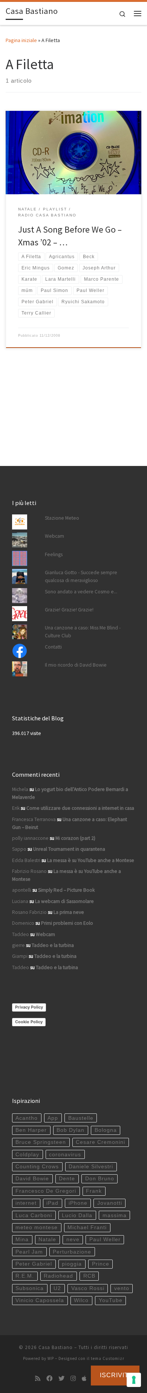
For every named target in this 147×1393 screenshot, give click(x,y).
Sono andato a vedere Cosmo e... (81, 591)
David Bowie (32, 1178)
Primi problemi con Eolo (67, 923)
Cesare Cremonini (100, 1142)
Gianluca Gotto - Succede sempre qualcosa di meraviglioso (81, 576)
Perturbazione (72, 1252)
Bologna (106, 1130)
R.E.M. (24, 1276)
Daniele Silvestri (91, 1166)
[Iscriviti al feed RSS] (37, 1378)
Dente (67, 1178)
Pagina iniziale (21, 40)
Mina (22, 1239)
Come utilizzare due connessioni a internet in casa (80, 808)
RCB (89, 1276)
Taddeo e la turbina (53, 945)
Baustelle (80, 1118)
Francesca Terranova (34, 819)
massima (115, 1215)
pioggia (72, 1264)
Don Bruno (99, 1178)
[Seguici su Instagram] (73, 1378)
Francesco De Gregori (45, 1191)
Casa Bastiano (55, 1347)
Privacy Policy (29, 1007)
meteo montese (36, 1227)
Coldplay (27, 1154)
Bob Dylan (70, 1130)
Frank (94, 1191)
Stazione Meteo (62, 518)
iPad (52, 1203)
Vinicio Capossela (39, 1300)
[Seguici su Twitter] (61, 1378)
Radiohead (58, 1276)
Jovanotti (109, 1203)
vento (121, 1288)
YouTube (110, 1300)
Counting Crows (37, 1166)
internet (26, 1203)
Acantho (26, 1118)
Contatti (53, 647)
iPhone (78, 1203)
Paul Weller (105, 1239)
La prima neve (69, 912)
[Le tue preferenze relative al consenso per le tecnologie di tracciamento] (134, 1380)
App (52, 1118)
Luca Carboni (33, 1215)
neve (73, 1239)
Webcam (54, 536)
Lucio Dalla (77, 1215)
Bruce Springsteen (40, 1142)
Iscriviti (115, 1375)
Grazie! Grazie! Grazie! (69, 610)
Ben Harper (31, 1130)
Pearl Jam (29, 1252)
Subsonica (29, 1288)
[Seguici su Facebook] (49, 1378)
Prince (100, 1264)
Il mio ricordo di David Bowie (76, 665)
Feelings (54, 554)
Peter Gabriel (33, 1264)
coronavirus (65, 1154)
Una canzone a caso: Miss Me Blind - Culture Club (83, 632)
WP (50, 1358)
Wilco (81, 1300)
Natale (47, 1239)
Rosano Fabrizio (29, 912)
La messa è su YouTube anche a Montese (90, 860)
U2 (57, 1288)
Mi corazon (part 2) (75, 838)
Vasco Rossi (87, 1288)
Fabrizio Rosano (29, 871)
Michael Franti (87, 1227)
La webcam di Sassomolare (64, 901)
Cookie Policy (29, 1021)
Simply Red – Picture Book (66, 890)
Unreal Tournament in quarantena (69, 849)
